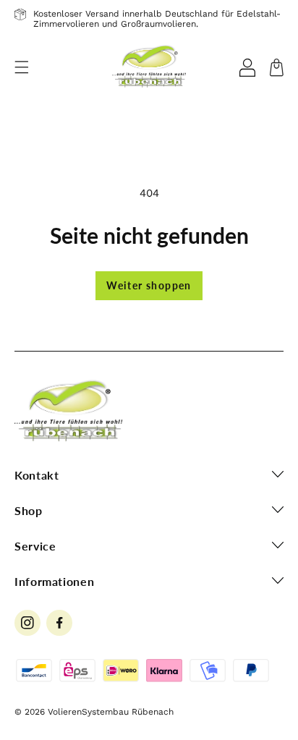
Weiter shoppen (149, 285)
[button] (21, 67)
